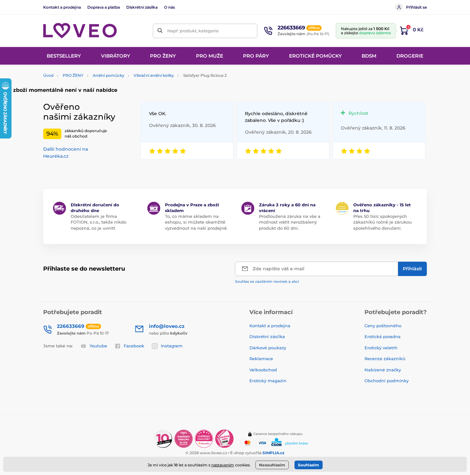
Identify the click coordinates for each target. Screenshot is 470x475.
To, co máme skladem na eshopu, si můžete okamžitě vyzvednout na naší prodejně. (196, 222)
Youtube (98, 345)
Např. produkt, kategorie (193, 30)
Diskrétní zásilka (142, 7)
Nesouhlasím (272, 465)
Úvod (48, 75)
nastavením (222, 465)
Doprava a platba (103, 7)
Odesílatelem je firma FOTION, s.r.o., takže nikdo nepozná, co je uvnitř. (98, 222)
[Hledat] (160, 31)
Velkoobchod (263, 369)
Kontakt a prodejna (62, 7)
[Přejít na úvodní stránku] (80, 31)
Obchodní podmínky (386, 380)
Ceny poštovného (382, 325)
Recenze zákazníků (384, 358)
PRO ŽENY (73, 75)
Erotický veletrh (380, 347)
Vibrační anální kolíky (154, 75)
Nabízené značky (382, 369)
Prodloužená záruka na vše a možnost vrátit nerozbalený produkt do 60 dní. (289, 222)
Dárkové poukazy (267, 347)
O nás (169, 7)
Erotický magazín (267, 380)
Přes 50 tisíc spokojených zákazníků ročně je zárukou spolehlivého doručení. (382, 222)
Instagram (172, 345)
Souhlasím (308, 465)
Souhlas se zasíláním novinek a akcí (267, 281)
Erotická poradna (382, 336)
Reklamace (261, 358)
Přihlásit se (416, 7)
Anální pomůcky (108, 75)
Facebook (134, 345)
